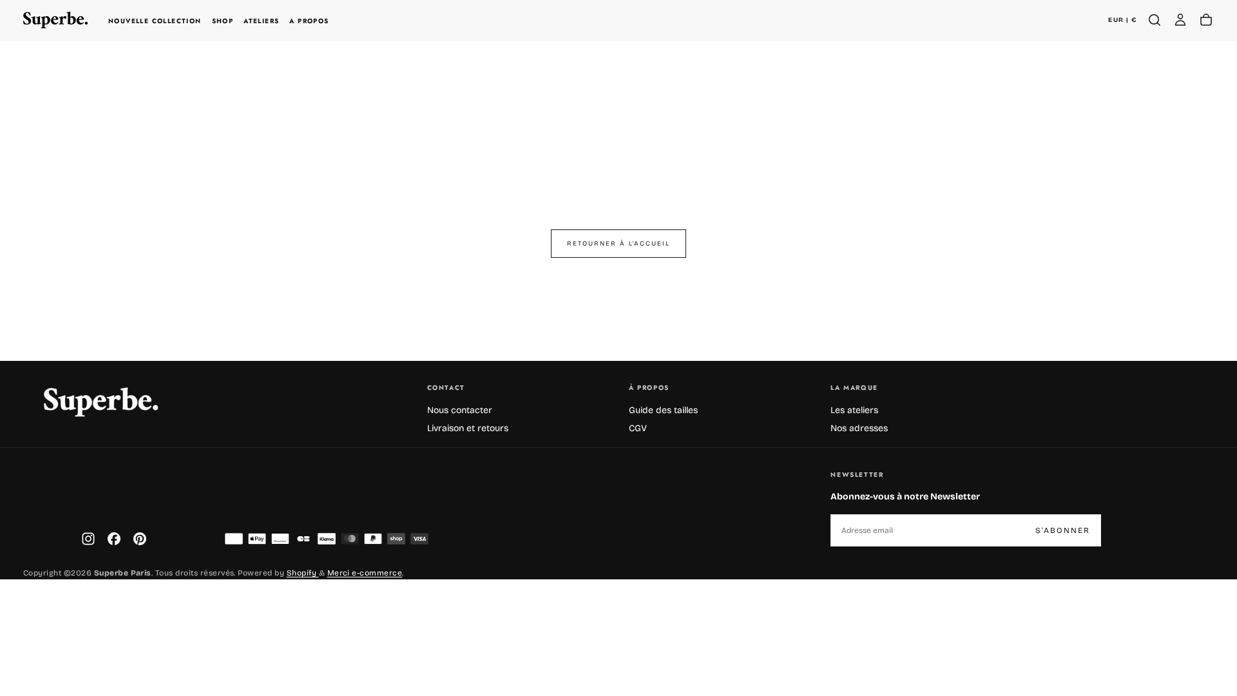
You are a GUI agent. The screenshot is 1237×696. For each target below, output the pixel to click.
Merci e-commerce (365, 572)
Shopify (303, 572)
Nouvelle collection (155, 21)
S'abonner (1062, 530)
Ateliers (261, 21)
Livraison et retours (467, 428)
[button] (1122, 20)
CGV (638, 428)
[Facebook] (114, 538)
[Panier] (1206, 20)
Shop (223, 21)
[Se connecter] (1180, 20)
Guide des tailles (663, 410)
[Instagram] (88, 538)
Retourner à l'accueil (618, 243)
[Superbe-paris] (100, 402)
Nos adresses (859, 428)
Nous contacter (459, 410)
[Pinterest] (140, 538)
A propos (309, 21)
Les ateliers (854, 410)
